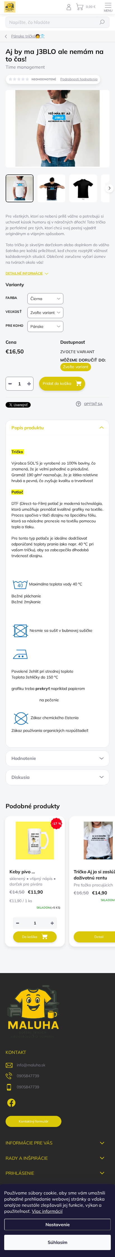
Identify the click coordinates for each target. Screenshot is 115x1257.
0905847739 (28, 1075)
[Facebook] (10, 1102)
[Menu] (108, 7)
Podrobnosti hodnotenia (78, 79)
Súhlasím (57, 1242)
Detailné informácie (24, 273)
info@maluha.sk (31, 1065)
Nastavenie (57, 1224)
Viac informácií (47, 1211)
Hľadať (102, 22)
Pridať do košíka (57, 383)
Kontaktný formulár (33, 1121)
